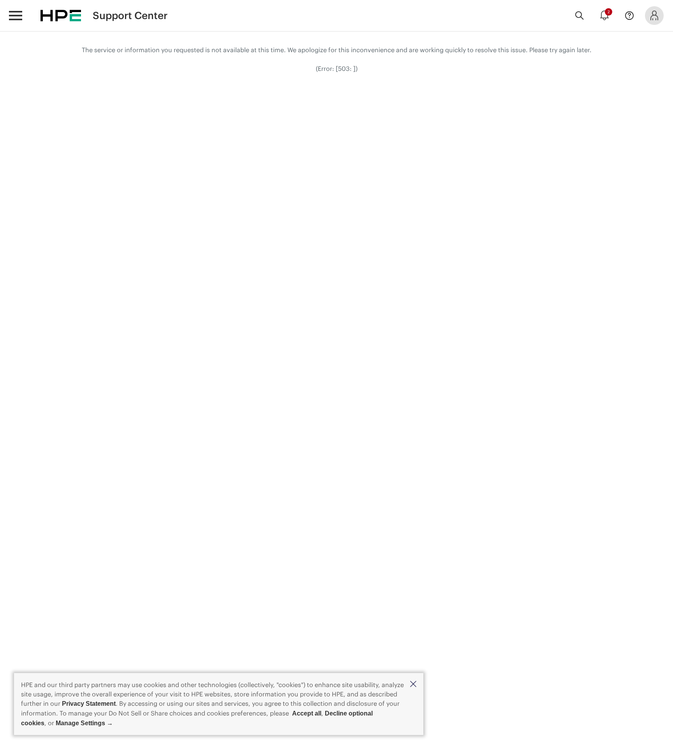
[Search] (579, 15)
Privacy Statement (89, 703)
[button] (413, 684)
